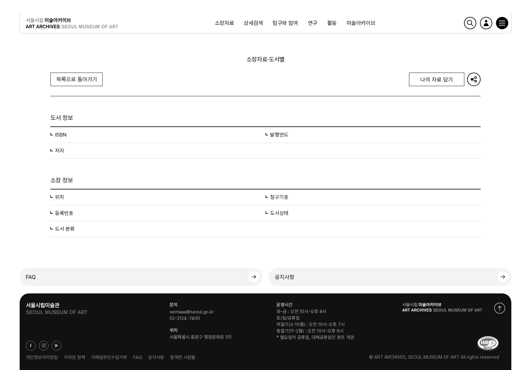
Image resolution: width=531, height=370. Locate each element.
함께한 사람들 (182, 357)
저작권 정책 (74, 357)
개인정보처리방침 (42, 357)
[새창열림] (56, 306)
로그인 (486, 23)
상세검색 (253, 23)
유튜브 (56, 345)
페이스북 (30, 345)
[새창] (488, 343)
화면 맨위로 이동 (499, 308)
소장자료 (224, 23)
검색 (470, 23)
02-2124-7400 (185, 318)
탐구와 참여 (285, 23)
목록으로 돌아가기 (76, 79)
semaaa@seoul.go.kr (192, 311)
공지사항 (284, 277)
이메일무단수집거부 (109, 357)
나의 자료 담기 (436, 79)
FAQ (31, 277)
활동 (332, 23)
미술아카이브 (361, 23)
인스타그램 (43, 345)
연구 (312, 23)
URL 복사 (474, 79)
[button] (502, 23)
